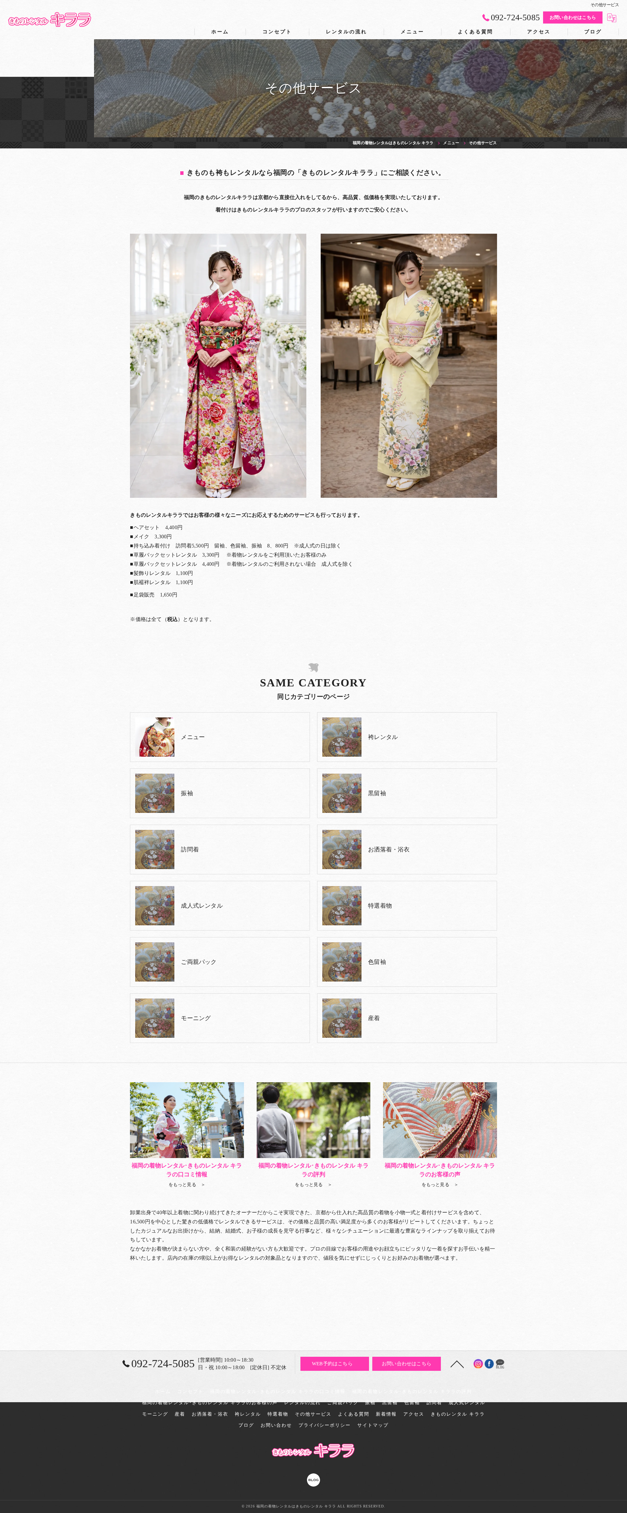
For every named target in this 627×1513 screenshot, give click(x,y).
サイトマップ (373, 1425)
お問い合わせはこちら (573, 17)
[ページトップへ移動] (457, 1363)
